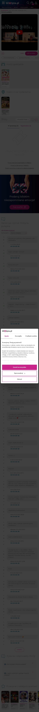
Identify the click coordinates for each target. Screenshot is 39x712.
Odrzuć (19, 379)
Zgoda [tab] (7, 336)
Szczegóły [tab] (18, 336)
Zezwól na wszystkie (19, 367)
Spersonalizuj (18, 373)
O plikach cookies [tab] (31, 336)
